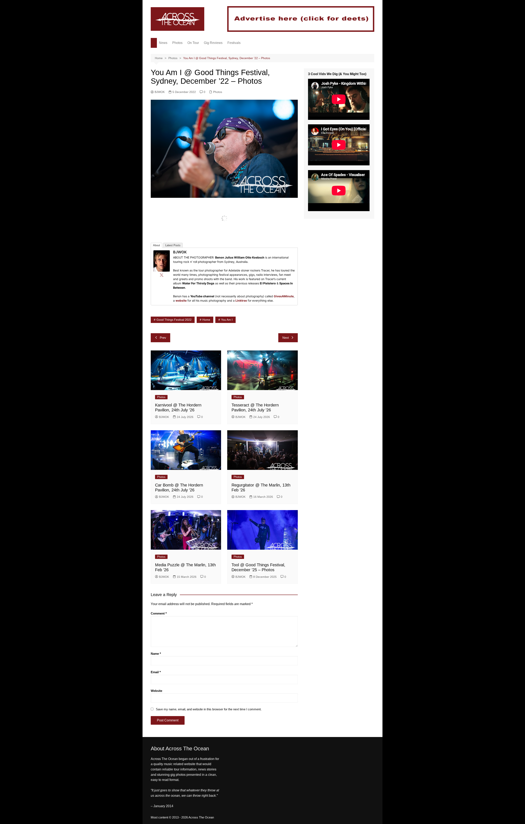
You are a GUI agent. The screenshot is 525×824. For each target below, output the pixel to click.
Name (156, 653)
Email (156, 672)
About (156, 245)
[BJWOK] (161, 261)
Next (285, 337)
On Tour (193, 43)
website (181, 300)
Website (156, 690)
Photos (177, 43)
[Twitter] (161, 274)
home (206, 319)
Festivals (234, 43)
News (163, 43)
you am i (227, 319)
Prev (163, 337)
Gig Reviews (213, 43)
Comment (159, 613)
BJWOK (160, 92)
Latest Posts (172, 245)
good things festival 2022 (174, 319)
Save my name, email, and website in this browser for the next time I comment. (208, 709)
